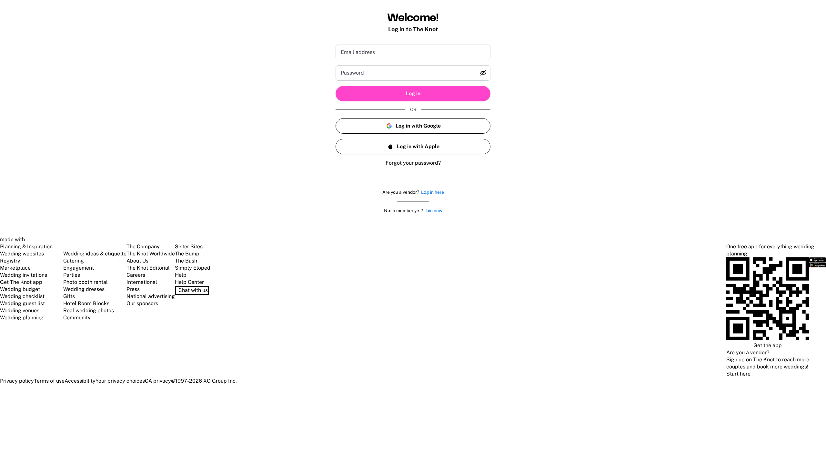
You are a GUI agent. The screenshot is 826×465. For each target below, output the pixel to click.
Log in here (432, 192)
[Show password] (483, 73)
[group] (413, 73)
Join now (433, 210)
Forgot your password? (413, 163)
